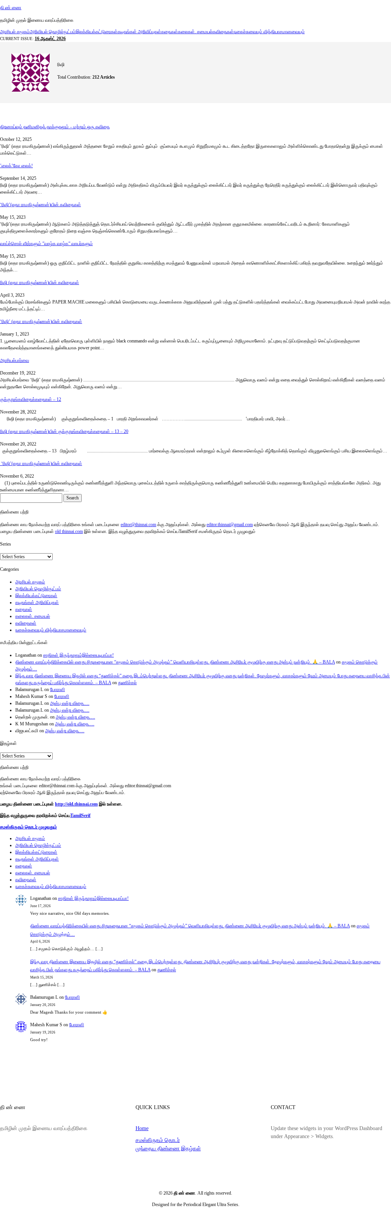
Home (142, 1128)
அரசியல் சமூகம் (15, 31)
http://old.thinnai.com (76, 804)
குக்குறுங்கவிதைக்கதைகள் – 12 (30, 399)
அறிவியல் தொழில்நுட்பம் (53, 31)
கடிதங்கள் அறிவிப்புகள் (139, 31)
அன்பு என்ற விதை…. (69, 703)
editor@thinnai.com (138, 524)
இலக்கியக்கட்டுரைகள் (97, 31)
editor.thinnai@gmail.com (230, 524)
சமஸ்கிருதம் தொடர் (158, 1140)
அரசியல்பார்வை (14, 360)
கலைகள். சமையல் (195, 31)
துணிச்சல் (127, 682)
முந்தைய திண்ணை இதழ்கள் (168, 1148)
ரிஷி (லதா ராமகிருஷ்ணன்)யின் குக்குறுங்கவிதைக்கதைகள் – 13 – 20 (64, 431)
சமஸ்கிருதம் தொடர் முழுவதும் (28, 827)
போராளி (57, 689)
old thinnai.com (69, 531)
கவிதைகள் (223, 31)
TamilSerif (80, 815)
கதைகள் (169, 31)
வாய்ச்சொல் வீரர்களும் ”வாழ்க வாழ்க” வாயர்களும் (46, 243)
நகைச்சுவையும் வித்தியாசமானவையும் (269, 31)
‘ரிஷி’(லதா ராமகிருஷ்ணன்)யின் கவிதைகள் (40, 204)
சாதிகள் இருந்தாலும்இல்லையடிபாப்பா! (78, 655)
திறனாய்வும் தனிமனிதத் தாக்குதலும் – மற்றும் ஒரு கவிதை (55, 126)
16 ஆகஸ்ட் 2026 (50, 38)
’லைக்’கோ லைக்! (16, 165)
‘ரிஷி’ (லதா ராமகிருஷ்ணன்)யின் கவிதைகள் (41, 321)
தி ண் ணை (10, 7)
